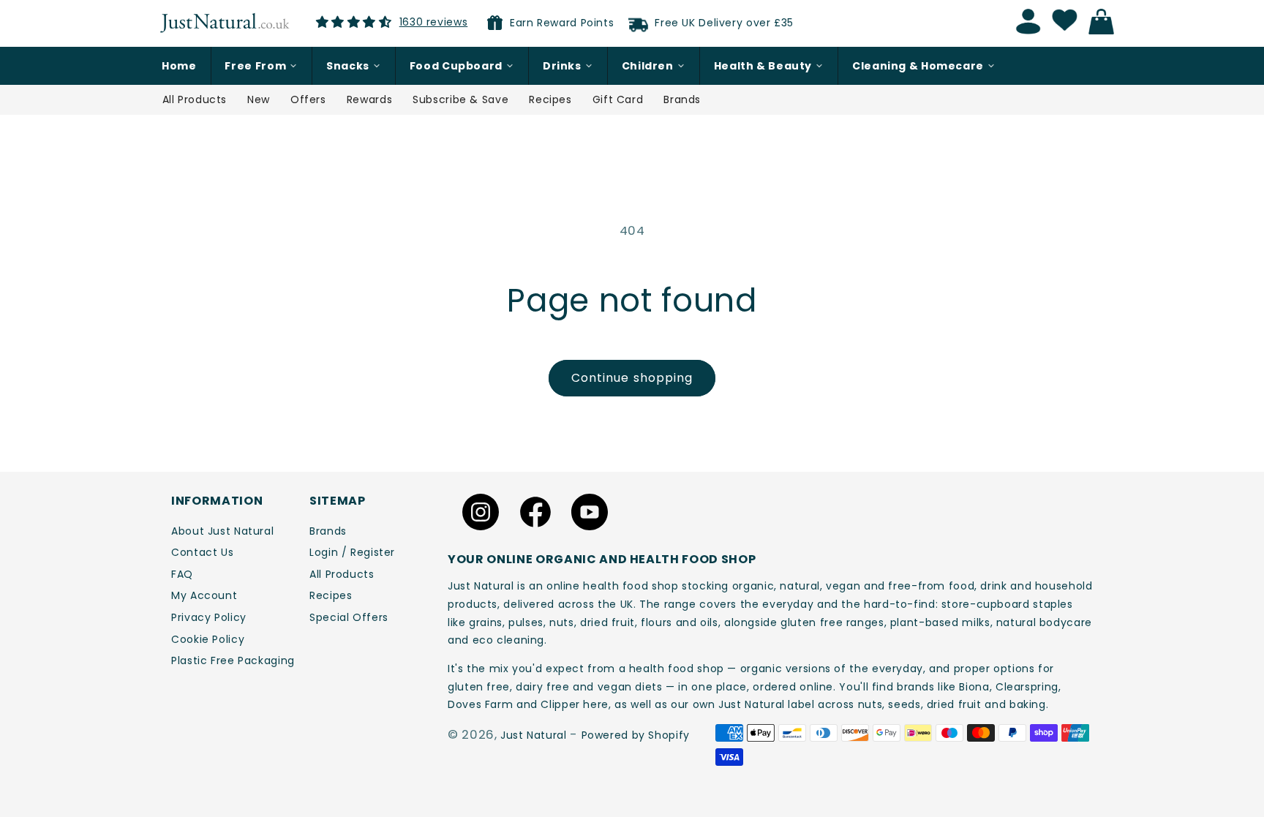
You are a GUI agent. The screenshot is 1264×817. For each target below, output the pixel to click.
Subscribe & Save (460, 99)
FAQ (182, 574)
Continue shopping (632, 377)
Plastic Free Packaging (233, 660)
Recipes (550, 99)
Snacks (347, 66)
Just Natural (533, 735)
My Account (204, 595)
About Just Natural (222, 531)
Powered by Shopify (636, 735)
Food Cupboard (456, 66)
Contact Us (202, 552)
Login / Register (352, 552)
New (258, 99)
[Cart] (1105, 22)
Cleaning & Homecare (918, 66)
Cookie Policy (207, 639)
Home (179, 66)
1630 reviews (433, 22)
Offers (308, 99)
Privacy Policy (209, 617)
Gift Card (618, 99)
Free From (255, 66)
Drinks (562, 66)
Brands (682, 99)
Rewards (369, 99)
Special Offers (348, 617)
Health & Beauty (763, 66)
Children (648, 66)
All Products (194, 99)
